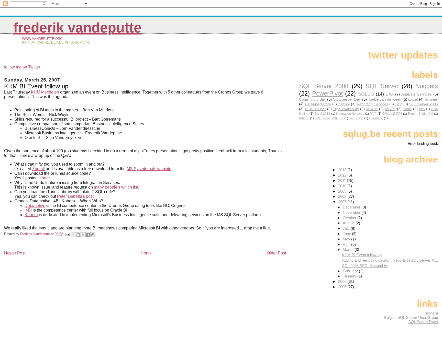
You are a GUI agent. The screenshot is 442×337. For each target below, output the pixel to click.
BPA (422, 109)
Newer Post (14, 253)
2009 (342, 191)
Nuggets (426, 86)
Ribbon (304, 118)
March (349, 249)
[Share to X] (83, 234)
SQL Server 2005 (423, 104)
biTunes (431, 99)
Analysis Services (416, 94)
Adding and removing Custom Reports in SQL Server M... (390, 260)
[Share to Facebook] (88, 234)
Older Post (276, 253)
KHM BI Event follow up (362, 255)
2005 (342, 287)
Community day (312, 99)
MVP (373, 113)
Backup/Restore (318, 104)
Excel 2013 (322, 113)
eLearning (376, 118)
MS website (149, 169)
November (352, 212)
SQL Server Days (423, 322)
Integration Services (350, 113)
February (351, 271)
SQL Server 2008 (323, 86)
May (347, 239)
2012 (342, 175)
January (350, 276)
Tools (407, 109)
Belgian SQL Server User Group (411, 317)
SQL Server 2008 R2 (329, 118)
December (352, 207)
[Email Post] (67, 234)
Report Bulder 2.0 (420, 113)
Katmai (344, 104)
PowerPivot (327, 93)
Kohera (432, 313)
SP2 (398, 104)
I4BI (28, 210)
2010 (342, 186)
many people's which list (116, 187)
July (347, 228)
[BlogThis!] (78, 234)
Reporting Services (372, 104)
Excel (413, 99)
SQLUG (366, 94)
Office (386, 113)
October (350, 218)
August (349, 223)
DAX (390, 94)
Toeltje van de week (384, 99)
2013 (342, 170)
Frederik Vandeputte (77, 28)
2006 (342, 281)
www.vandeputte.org (42, 39)
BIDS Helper (315, 109)
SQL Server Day (347, 99)
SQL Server (382, 86)
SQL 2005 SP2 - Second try (365, 265)
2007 (342, 202)
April (347, 244)
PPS (399, 113)
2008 (342, 196)
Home (146, 253)
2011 (342, 180)
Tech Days (356, 118)
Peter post (75, 196)
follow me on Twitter (22, 67)
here (46, 178)
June (347, 233)
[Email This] (73, 234)
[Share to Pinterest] (92, 234)
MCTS (390, 109)
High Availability (346, 109)
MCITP (372, 109)
